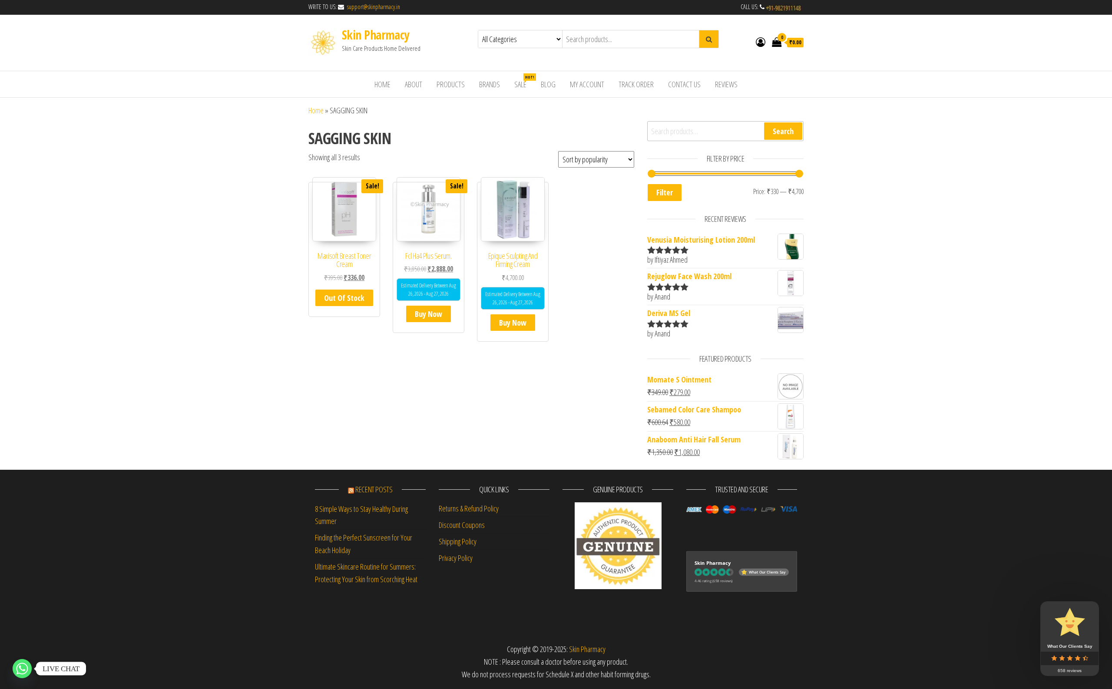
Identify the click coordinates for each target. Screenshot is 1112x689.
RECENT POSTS (374, 489)
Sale (523, 81)
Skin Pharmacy (375, 34)
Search (783, 131)
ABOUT (413, 84)
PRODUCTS (451, 84)
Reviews (726, 84)
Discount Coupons (462, 525)
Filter (664, 192)
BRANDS (489, 84)
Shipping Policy (458, 541)
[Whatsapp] (22, 668)
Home (316, 110)
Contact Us (684, 84)
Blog (548, 84)
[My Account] (760, 41)
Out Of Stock (344, 298)
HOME (382, 84)
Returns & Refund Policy (469, 508)
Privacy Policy (456, 558)
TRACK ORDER (636, 84)
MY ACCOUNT (587, 84)
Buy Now (428, 314)
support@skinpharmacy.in (372, 7)
